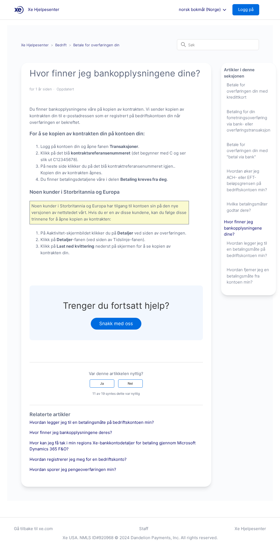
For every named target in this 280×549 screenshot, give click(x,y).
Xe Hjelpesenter (35, 45)
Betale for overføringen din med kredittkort (247, 91)
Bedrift (61, 45)
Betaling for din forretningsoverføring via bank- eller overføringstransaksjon (248, 121)
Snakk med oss (116, 323)
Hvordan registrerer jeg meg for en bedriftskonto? (78, 459)
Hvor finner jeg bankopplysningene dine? (243, 228)
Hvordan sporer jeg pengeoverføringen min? (73, 469)
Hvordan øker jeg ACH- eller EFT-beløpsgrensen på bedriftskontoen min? (247, 180)
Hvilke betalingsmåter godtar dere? (247, 207)
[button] (248, 10)
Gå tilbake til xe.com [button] (33, 528)
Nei (130, 383)
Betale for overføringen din (96, 45)
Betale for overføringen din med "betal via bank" (247, 150)
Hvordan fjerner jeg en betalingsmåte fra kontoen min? (248, 276)
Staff (143, 528)
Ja (102, 383)
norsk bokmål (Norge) (200, 9)
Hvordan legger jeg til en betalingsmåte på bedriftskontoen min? (92, 422)
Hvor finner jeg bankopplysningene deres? (71, 432)
